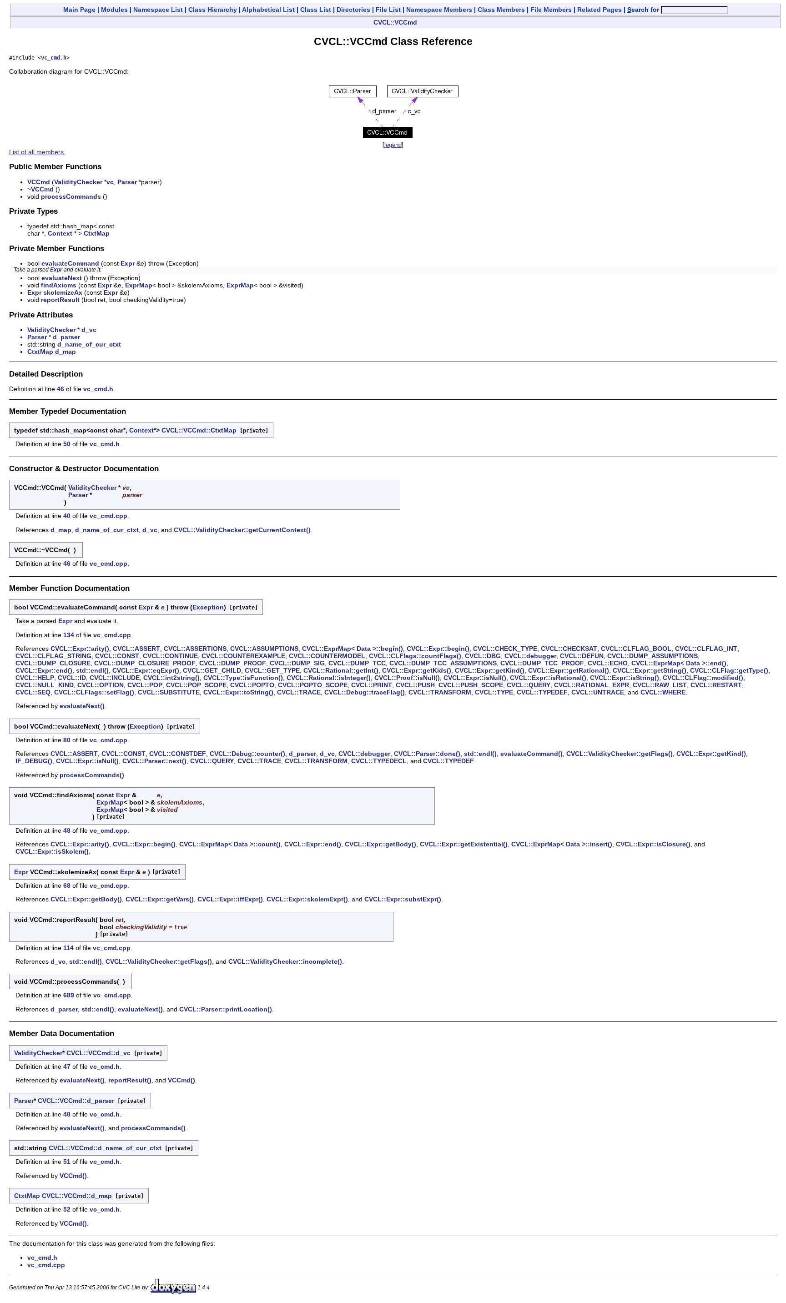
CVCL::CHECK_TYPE (505, 648)
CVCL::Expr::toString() (238, 692)
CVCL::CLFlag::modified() (703, 677)
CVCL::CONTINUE (170, 655)
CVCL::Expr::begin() (438, 648)
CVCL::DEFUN (582, 655)
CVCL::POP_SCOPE (196, 685)
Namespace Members (439, 9)
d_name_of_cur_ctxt (89, 344)
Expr (128, 263)
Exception (208, 607)
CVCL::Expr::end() (43, 670)
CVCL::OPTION (100, 685)
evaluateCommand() (531, 753)
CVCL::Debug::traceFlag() (364, 692)
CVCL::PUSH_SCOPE (470, 685)
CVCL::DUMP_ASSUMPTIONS (652, 655)
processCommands (71, 196)
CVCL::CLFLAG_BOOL (636, 648)
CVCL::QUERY (528, 685)
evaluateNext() (82, 705)
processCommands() (92, 775)
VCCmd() (181, 1080)
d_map (65, 351)
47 (67, 1066)
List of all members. (37, 152)
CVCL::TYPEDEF (542, 692)
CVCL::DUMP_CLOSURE (53, 663)
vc (110, 182)
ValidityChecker (78, 182)
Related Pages (599, 9)
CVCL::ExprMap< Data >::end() (678, 663)
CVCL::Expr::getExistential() (464, 844)
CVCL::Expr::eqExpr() (145, 670)
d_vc (88, 329)
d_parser (66, 337)
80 (67, 740)
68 (67, 885)
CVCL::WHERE (662, 692)
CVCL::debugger (530, 655)
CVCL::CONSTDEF (177, 753)
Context (60, 233)
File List (388, 9)
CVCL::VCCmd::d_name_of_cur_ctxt (105, 1148)
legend (393, 144)
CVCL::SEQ (32, 692)
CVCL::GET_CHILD (212, 670)
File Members (551, 9)
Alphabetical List (268, 9)
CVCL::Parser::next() (154, 761)
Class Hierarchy (212, 9)
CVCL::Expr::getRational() (568, 670)
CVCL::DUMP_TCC (357, 663)
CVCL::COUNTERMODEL (327, 655)
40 (67, 515)
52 (67, 1209)
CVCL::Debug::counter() (247, 753)
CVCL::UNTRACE (597, 692)
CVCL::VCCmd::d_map (77, 1195)
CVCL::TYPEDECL (379, 761)
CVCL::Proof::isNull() (407, 677)
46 (60, 388)
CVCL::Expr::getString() (649, 670)
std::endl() (92, 670)
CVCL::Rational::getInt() (340, 670)
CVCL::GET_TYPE (272, 670)
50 (67, 444)
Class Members (501, 9)
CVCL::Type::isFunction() (243, 677)
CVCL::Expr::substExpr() (402, 899)
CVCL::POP (144, 685)
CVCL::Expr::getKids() (416, 670)
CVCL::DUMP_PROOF (232, 663)
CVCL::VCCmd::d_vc (98, 1052)
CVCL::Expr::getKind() (489, 670)
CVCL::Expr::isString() (624, 677)
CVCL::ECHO (608, 663)
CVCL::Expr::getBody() (380, 844)
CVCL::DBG (483, 655)
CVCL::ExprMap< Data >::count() (230, 844)
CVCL (382, 22)
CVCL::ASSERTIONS (195, 648)
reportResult (60, 299)
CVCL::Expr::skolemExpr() (307, 899)
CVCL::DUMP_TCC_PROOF (542, 663)
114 (68, 947)
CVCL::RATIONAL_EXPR (591, 685)
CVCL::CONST (117, 655)
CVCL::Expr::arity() (79, 648)
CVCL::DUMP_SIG (297, 663)
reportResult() (129, 1080)
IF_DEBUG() (33, 761)
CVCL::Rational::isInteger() (329, 677)
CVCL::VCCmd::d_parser (76, 1100)
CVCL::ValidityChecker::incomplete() (285, 961)
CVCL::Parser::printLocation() (225, 1009)
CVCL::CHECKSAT (569, 648)
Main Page (79, 9)
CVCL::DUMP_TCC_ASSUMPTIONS (443, 663)
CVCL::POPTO (252, 685)
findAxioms (58, 285)
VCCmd (405, 22)
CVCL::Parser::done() (427, 753)
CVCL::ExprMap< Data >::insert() (561, 844)
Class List (315, 9)
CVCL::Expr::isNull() (474, 677)
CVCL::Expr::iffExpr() (230, 899)
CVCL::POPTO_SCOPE (313, 685)
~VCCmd (40, 189)
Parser (127, 182)
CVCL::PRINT (371, 685)
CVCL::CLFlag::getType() (729, 670)
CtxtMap (97, 233)
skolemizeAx (62, 292)
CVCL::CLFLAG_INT (706, 648)
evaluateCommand (70, 263)
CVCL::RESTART (716, 685)
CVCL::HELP (34, 677)
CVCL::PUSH (415, 685)
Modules (114, 9)
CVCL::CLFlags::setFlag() (94, 692)
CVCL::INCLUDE (115, 677)
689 (68, 995)
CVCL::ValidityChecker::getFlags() (619, 753)
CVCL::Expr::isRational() (548, 677)
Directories (353, 9)
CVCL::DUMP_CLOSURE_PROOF (145, 663)
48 (67, 830)
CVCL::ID (72, 677)
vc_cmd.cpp (108, 515)
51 (67, 1161)
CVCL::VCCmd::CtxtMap (199, 430)
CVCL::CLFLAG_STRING (53, 655)
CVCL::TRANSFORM (439, 692)
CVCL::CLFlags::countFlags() (415, 655)
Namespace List (158, 9)
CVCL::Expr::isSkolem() (52, 851)
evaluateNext (61, 278)
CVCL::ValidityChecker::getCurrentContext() (242, 529)
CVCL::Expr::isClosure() (653, 844)
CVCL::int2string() (171, 677)
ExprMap (138, 285)
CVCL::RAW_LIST (660, 685)
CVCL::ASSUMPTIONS (264, 648)
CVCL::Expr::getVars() (160, 899)
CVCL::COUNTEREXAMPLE (243, 655)
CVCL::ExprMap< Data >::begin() (352, 648)
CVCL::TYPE (494, 692)
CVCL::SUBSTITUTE (169, 692)
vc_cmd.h (53, 58)
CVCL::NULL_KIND (44, 685)
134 (68, 635)
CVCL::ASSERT (136, 648)
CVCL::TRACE (299, 692)
